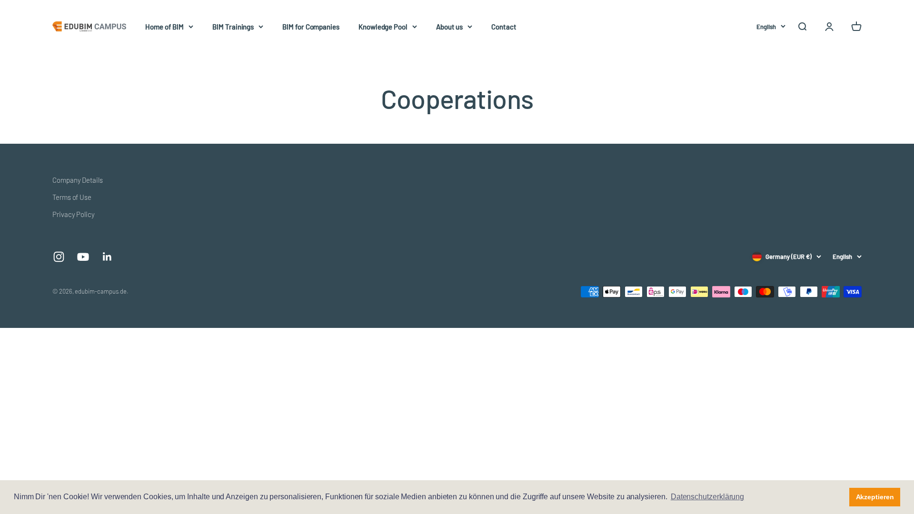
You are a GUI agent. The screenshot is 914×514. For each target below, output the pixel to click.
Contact (503, 26)
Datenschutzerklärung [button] (708, 497)
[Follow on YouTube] (83, 256)
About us (449, 26)
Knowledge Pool (382, 26)
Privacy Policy (73, 214)
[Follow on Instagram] (58, 256)
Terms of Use (71, 197)
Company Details (77, 180)
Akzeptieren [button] (875, 497)
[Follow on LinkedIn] (107, 256)
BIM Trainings (233, 26)
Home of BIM (164, 26)
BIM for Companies (310, 26)
